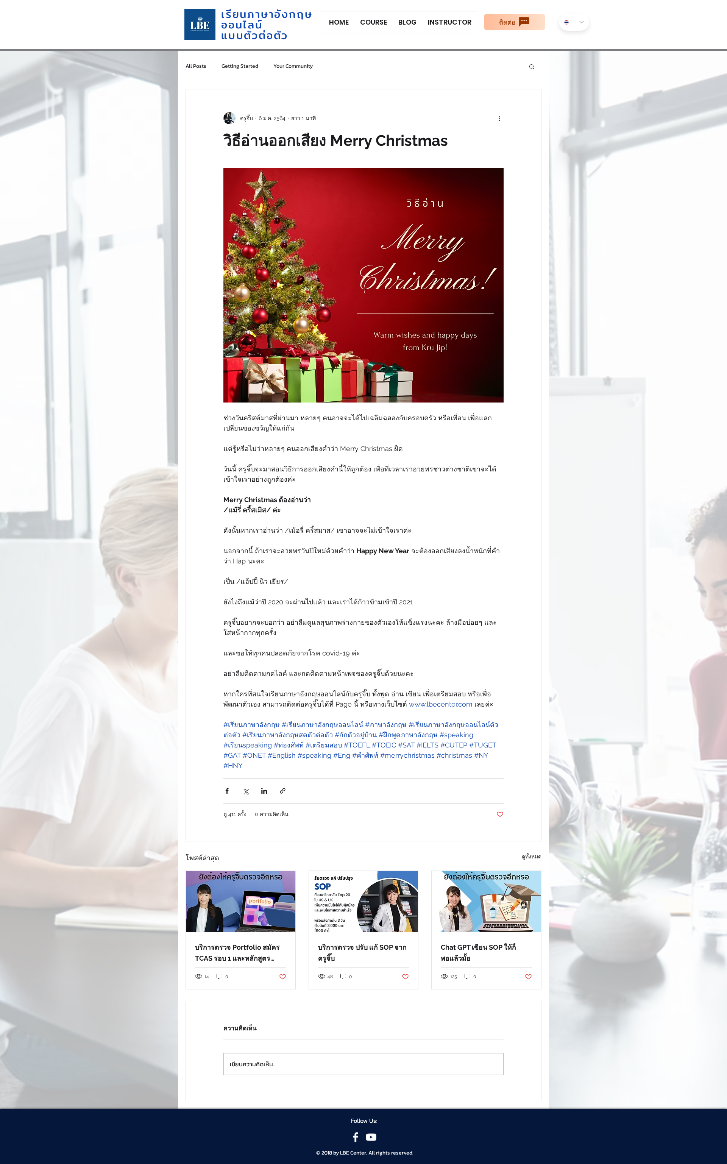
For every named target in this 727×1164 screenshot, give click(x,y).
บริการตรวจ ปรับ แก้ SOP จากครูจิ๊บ (362, 952)
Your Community (293, 66)
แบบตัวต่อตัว (254, 35)
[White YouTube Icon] (371, 1137)
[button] (531, 66)
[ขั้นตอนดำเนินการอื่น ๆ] (499, 118)
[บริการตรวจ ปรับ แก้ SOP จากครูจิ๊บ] (363, 901)
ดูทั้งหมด (531, 856)
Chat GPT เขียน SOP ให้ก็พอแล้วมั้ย (478, 952)
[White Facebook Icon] (355, 1137)
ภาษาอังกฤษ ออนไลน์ (266, 19)
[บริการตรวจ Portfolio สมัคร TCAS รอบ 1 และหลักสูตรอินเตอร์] (240, 901)
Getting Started (240, 66)
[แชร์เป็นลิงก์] (282, 790)
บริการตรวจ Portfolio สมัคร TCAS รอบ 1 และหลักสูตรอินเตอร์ (237, 953)
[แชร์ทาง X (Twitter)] (245, 790)
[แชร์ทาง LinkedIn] (264, 790)
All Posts (196, 66)
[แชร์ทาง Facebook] (227, 790)
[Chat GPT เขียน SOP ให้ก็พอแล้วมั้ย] (486, 901)
